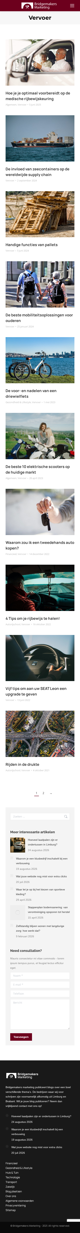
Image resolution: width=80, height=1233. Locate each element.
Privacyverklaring (16, 1205)
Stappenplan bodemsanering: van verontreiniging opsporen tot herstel (49, 909)
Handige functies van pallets (32, 244)
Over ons (11, 1196)
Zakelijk (10, 1186)
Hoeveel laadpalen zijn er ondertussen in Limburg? (43, 842)
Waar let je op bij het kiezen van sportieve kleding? (40, 892)
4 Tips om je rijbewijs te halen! (33, 618)
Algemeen (11, 104)
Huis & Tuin (12, 1172)
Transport (11, 1182)
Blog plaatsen (14, 1191)
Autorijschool (13, 624)
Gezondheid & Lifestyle (18, 402)
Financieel (11, 554)
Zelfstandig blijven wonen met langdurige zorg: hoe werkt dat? (40, 928)
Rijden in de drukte (22, 764)
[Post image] (17, 845)
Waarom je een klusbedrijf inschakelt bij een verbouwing (42, 861)
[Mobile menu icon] (72, 5)
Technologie (13, 1177)
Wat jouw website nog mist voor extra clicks (41, 876)
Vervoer (22, 104)
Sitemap (11, 1210)
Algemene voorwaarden (20, 1200)
